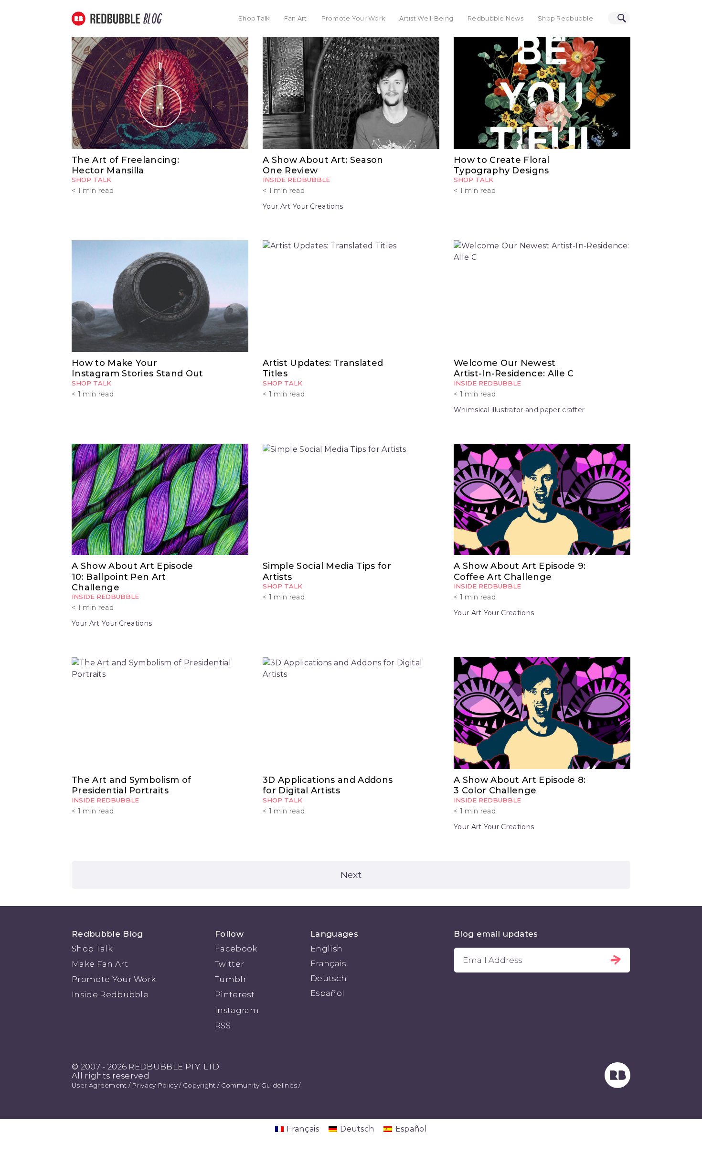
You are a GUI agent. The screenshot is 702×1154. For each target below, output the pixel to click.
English (326, 948)
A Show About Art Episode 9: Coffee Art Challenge (520, 571)
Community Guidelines (259, 1085)
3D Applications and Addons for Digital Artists (328, 785)
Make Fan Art (100, 964)
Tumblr (230, 979)
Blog (150, 18)
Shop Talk (254, 18)
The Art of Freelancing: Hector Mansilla (125, 165)
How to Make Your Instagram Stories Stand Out (137, 368)
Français (328, 963)
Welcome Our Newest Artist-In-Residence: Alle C (514, 368)
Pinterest (235, 994)
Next (351, 874)
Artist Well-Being (426, 18)
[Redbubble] (617, 1085)
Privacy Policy (154, 1085)
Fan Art (295, 18)
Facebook (236, 948)
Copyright (199, 1085)
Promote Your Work (353, 18)
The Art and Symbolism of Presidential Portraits (131, 785)
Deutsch (328, 978)
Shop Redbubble (565, 18)
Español (327, 993)
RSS (223, 1025)
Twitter (229, 964)
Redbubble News (495, 18)
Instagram (237, 1010)
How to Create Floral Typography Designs (501, 165)
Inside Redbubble (296, 179)
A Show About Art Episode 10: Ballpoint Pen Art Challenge (132, 577)
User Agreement (99, 1085)
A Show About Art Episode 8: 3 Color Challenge (520, 785)
